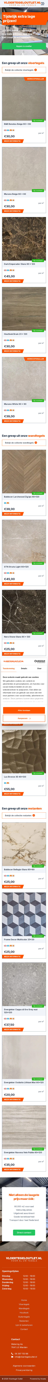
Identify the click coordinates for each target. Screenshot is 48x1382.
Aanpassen (22, 718)
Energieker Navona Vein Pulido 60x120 (23, 1152)
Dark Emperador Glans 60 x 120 (19, 264)
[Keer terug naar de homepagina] (22, 4)
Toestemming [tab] (9, 668)
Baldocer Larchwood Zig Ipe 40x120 (21, 497)
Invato (43, 1379)
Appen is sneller (24, 46)
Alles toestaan (24, 710)
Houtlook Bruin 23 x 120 (15, 334)
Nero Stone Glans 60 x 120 (17, 637)
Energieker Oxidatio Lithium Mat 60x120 (24, 1082)
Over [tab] (39, 668)
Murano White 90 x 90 (15, 404)
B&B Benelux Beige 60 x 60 (17, 124)
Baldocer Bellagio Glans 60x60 (19, 869)
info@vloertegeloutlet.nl (25, 1357)
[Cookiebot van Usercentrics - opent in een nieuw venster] (34, 661)
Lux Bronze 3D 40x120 (15, 777)
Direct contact (24, 1232)
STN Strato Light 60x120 (16, 567)
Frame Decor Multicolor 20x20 (19, 939)
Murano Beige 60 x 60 (15, 194)
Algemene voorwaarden (24, 1366)
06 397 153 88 (21, 1353)
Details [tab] (24, 668)
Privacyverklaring (24, 1370)
